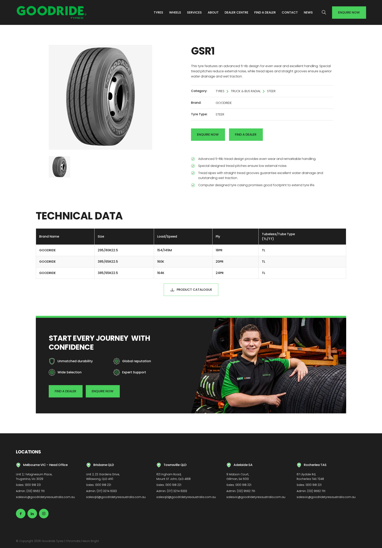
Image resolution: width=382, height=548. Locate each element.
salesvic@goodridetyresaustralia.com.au (45, 497)
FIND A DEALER (65, 391)
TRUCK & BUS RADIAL (246, 91)
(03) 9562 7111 (35, 491)
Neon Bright (91, 541)
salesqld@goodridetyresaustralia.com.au (116, 497)
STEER (271, 91)
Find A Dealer (245, 134)
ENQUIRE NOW (102, 391)
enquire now (349, 12)
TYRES (220, 91)
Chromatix (73, 541)
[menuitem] (158, 12)
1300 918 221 (33, 485)
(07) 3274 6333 (107, 491)
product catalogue (194, 289)
